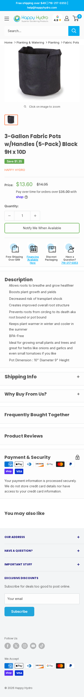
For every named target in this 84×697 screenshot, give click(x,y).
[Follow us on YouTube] (33, 646)
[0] (76, 18)
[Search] (74, 31)
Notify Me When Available (42, 228)
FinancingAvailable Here (33, 259)
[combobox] (36, 31)
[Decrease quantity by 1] (9, 215)
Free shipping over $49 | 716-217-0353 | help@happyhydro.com (42, 5)
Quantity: (11, 206)
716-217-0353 (69, 262)
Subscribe (19, 611)
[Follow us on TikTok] (42, 646)
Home (8, 42)
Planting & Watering (30, 42)
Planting (53, 42)
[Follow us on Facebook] (7, 646)
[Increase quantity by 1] (35, 215)
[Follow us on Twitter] (16, 646)
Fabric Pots (71, 42)
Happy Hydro (14, 170)
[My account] (67, 18)
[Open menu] (6, 18)
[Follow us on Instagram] (25, 646)
